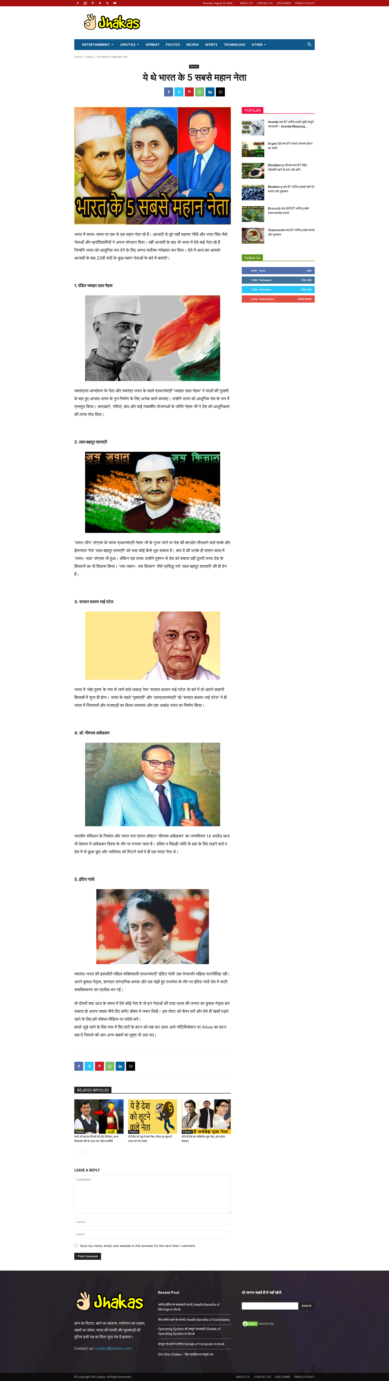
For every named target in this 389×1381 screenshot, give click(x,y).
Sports (211, 44)
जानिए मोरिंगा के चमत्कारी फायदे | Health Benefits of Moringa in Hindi (189, 1307)
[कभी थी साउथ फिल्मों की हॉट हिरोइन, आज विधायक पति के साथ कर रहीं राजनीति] (99, 1116)
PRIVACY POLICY (305, 3)
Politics (173, 44)
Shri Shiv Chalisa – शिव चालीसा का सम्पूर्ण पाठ (185, 1354)
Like (309, 270)
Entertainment (96, 44)
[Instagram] (85, 3)
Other (257, 44)
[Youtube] (114, 3)
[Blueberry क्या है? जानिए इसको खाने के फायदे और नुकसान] (253, 192)
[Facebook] (77, 3)
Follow (306, 280)
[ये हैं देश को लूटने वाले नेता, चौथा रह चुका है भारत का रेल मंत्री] (152, 1116)
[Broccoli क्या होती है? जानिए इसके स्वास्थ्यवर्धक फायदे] (253, 214)
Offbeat (153, 44)
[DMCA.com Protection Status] (259, 1326)
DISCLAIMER (284, 3)
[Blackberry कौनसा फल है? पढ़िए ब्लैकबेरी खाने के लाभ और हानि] (253, 171)
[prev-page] (77, 1151)
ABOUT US (246, 3)
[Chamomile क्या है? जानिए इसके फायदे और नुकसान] (253, 236)
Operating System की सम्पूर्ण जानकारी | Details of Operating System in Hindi (189, 1331)
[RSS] (100, 3)
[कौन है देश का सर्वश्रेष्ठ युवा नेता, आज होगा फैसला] (206, 1116)
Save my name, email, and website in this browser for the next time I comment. (138, 1246)
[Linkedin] (210, 91)
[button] (309, 45)
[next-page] (84, 1151)
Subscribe (305, 299)
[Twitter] (107, 3)
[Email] (220, 91)
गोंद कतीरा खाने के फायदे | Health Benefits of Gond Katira (194, 1320)
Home (78, 57)
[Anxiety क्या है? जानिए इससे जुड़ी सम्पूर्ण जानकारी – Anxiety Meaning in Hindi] (253, 127)
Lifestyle (128, 44)
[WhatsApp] (199, 91)
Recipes (192, 44)
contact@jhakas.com (113, 1348)
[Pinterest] (92, 3)
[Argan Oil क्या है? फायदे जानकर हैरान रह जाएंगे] (253, 149)
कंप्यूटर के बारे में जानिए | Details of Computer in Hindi (191, 1344)
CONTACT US (264, 3)
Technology (234, 44)
